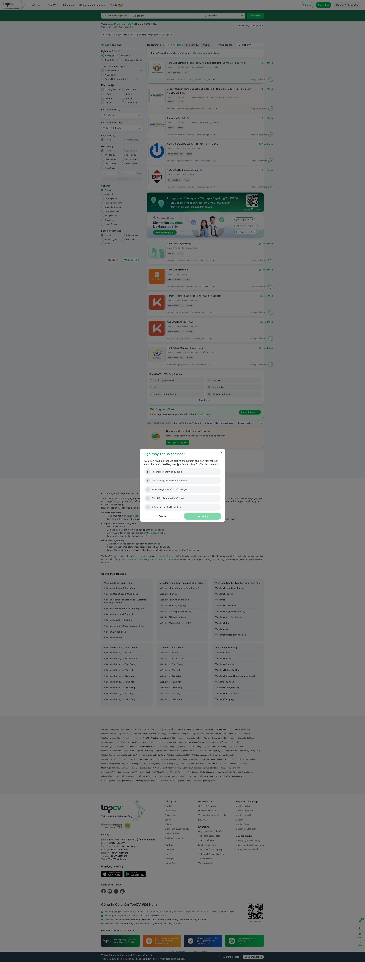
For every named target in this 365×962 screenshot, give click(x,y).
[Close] (221, 452)
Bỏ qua (162, 516)
